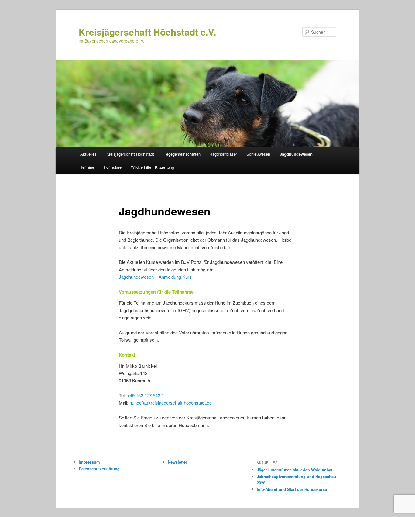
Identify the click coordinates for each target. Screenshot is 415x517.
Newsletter (177, 462)
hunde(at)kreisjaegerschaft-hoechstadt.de (170, 402)
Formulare (113, 167)
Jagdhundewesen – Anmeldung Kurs (155, 277)
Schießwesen (258, 154)
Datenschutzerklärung (99, 468)
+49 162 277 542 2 (145, 395)
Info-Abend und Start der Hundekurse (292, 489)
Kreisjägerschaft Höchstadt (130, 154)
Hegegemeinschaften (182, 154)
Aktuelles (88, 154)
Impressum (89, 462)
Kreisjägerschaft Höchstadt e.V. (147, 31)
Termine (87, 167)
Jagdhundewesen (296, 154)
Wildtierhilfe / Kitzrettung (152, 167)
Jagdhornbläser (223, 154)
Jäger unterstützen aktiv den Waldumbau (295, 470)
